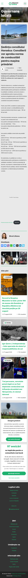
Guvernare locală (15, 19)
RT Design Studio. (17, 575)
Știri (7, 19)
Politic (14, 532)
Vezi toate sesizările (14, 478)
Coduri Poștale (14, 561)
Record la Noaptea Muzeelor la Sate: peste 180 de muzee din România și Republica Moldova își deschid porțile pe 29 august (14, 304)
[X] (17, 245)
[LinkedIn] (20, 245)
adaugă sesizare (15, 473)
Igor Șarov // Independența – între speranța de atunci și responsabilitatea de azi (14, 346)
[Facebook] (2, 245)
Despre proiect (14, 490)
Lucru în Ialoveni (14, 498)
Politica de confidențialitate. (19, 573)
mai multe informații (14, 439)
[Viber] (8, 245)
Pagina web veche (14, 566)
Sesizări (14, 495)
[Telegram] (14, 245)
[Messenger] (5, 245)
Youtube (14, 550)
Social (8, 323)
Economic (14, 534)
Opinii (14, 537)
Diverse (8, 277)
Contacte (14, 493)
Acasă (2, 19)
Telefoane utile (14, 559)
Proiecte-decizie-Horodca (7, 222)
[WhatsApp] (11, 245)
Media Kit (14, 506)
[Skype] (23, 245)
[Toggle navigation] (2, 4)
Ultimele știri (14, 524)
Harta (14, 564)
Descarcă (17, 222)
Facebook (14, 548)
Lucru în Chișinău (14, 500)
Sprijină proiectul (14, 509)
